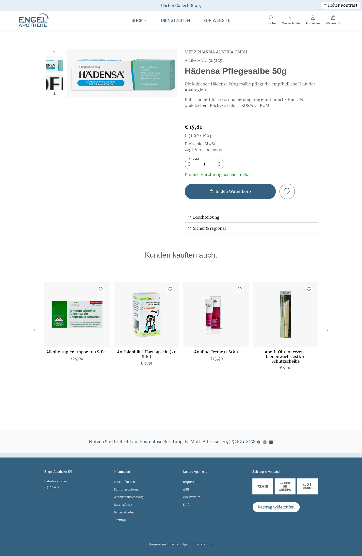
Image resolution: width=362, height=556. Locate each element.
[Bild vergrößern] (122, 73)
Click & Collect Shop (180, 5)
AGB (186, 489)
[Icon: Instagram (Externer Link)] (265, 441)
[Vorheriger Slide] (54, 52)
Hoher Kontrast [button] (343, 5)
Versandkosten (124, 482)
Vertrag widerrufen (276, 507)
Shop (138, 20)
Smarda (172, 544)
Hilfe (186, 505)
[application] (230, 191)
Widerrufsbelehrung (128, 497)
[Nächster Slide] (54, 93)
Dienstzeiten (175, 20)
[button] (271, 20)
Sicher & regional (209, 228)
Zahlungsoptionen (127, 489)
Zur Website (214, 22)
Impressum (191, 482)
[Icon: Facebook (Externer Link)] (259, 441)
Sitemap (120, 520)
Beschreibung (205, 217)
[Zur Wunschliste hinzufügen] (287, 191)
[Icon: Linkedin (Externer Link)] (271, 441)
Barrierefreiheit (125, 512)
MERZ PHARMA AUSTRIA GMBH (216, 51)
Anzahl (194, 159)
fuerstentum (204, 544)
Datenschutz (123, 505)
